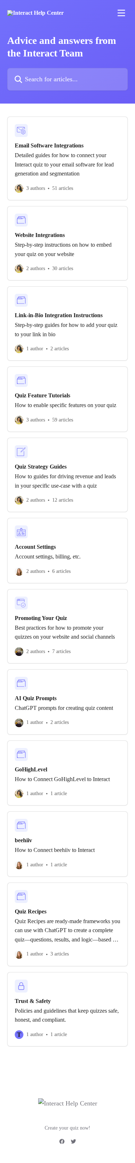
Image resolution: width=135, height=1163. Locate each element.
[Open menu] (121, 13)
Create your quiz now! (67, 1128)
